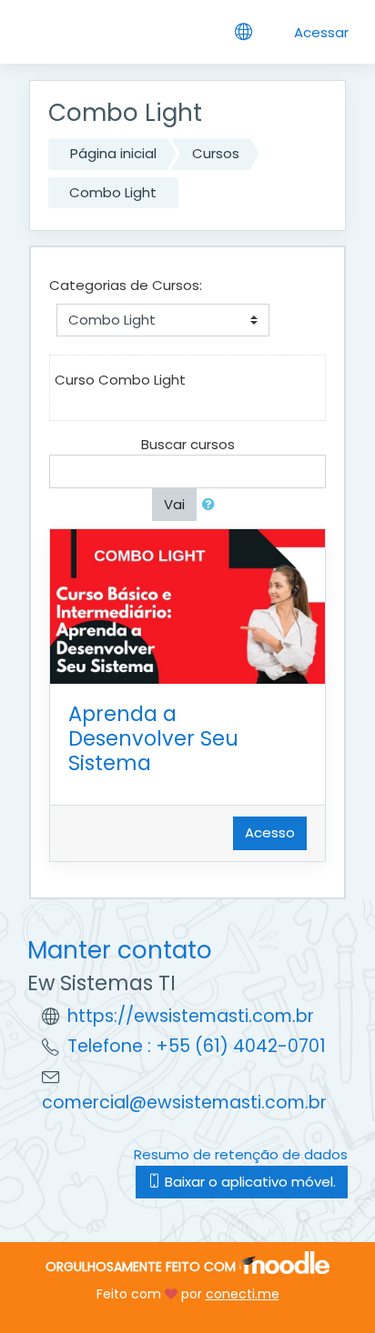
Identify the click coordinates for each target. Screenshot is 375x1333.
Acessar (321, 32)
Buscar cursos (188, 444)
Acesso (270, 832)
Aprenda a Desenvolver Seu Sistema (153, 738)
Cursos (215, 153)
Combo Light (113, 192)
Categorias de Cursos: (125, 285)
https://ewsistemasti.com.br (190, 1016)
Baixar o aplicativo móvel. (248, 1181)
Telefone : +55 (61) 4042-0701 (196, 1046)
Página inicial (113, 153)
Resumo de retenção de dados (241, 1154)
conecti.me (242, 1294)
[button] (212, 505)
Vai (174, 504)
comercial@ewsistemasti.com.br (184, 1102)
